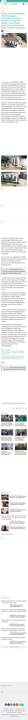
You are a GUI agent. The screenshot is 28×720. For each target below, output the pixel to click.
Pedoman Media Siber (8, 710)
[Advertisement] (14, 65)
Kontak (19, 712)
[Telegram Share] (23, 408)
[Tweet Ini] (17, 408)
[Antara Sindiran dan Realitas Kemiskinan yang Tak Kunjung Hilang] (14, 621)
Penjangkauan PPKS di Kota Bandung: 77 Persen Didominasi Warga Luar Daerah (20, 439)
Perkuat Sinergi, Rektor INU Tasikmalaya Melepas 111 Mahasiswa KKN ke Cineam (16, 605)
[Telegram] (22, 705)
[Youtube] (17, 704)
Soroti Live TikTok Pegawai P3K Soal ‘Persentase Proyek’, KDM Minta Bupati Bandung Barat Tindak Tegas (17, 528)
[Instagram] (11, 704)
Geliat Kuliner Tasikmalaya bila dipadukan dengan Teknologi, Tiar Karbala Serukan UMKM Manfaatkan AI (18, 616)
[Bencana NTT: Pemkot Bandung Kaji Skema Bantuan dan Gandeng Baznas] (7, 432)
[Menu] (2, 4)
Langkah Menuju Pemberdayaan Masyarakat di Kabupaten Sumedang (18, 642)
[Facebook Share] (14, 408)
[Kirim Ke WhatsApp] (26, 408)
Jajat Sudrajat (7, 30)
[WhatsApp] (20, 704)
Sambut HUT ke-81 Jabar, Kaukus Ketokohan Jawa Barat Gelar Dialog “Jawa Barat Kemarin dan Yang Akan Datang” (18, 497)
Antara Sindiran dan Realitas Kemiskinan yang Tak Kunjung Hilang (17, 625)
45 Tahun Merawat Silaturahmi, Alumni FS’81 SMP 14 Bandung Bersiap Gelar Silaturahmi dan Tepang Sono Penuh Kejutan (17, 522)
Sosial (2, 11)
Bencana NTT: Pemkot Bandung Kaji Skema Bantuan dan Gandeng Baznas (6, 439)
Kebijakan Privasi (19, 709)
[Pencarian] (26, 4)
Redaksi (12, 709)
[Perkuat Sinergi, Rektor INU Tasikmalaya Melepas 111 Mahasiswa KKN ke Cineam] (14, 602)
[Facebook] (6, 704)
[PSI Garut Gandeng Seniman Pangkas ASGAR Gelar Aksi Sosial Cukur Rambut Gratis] (21, 418)
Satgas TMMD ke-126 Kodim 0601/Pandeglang (13, 403)
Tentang (6, 709)
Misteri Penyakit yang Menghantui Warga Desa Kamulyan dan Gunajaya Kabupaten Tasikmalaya (18, 633)
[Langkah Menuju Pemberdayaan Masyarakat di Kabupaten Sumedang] (14, 638)
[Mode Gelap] (23, 4)
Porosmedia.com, (6, 82)
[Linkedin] (14, 704)
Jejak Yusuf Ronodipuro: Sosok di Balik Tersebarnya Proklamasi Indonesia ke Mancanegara (6, 453)
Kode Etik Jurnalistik (20, 710)
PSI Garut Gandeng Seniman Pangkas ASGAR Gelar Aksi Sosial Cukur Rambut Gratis (21, 424)
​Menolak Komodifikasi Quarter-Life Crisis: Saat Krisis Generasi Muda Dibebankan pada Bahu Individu (7, 424)
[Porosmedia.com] (11, 4)
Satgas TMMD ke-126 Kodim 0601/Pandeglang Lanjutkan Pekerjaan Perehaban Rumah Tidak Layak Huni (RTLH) (12, 353)
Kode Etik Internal (11, 712)
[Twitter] (8, 704)
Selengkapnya (13, 647)
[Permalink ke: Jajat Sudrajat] (2, 30)
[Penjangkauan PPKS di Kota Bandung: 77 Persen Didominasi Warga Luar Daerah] (21, 432)
